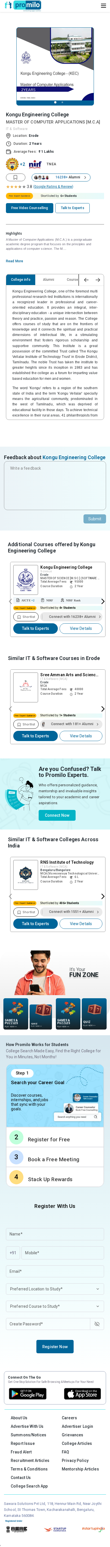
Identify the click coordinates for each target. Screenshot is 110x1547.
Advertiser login (77, 1426)
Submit (95, 519)
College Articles (77, 1443)
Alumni (48, 280)
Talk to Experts (35, 628)
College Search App (29, 1486)
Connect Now (57, 815)
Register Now (55, 1346)
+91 (13, 1253)
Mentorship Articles (80, 1469)
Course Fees (77, 280)
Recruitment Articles (30, 1460)
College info (20, 280)
